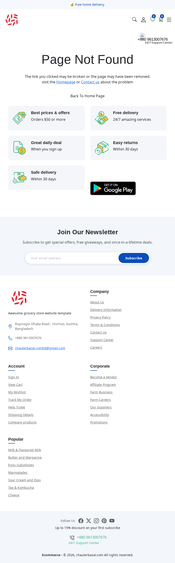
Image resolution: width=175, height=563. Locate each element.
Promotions (99, 422)
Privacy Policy (100, 317)
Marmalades (17, 472)
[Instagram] (96, 520)
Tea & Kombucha (21, 487)
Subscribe (133, 258)
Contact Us (98, 332)
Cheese (13, 495)
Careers (96, 347)
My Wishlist (17, 392)
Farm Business (101, 392)
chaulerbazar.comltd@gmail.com (40, 348)
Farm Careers (100, 399)
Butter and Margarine (25, 457)
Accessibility (99, 415)
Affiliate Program (103, 384)
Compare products (22, 422)
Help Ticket (16, 407)
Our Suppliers (101, 407)
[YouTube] (111, 520)
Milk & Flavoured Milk (24, 450)
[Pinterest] (104, 520)
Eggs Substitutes (21, 465)
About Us (97, 302)
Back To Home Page (87, 95)
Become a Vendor (103, 377)
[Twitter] (88, 520)
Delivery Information (106, 310)
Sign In (13, 377)
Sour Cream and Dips (24, 480)
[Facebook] (80, 520)
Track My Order (20, 399)
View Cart (15, 384)
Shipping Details (20, 415)
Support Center (102, 340)
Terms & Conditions (105, 325)
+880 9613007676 (153, 39)
